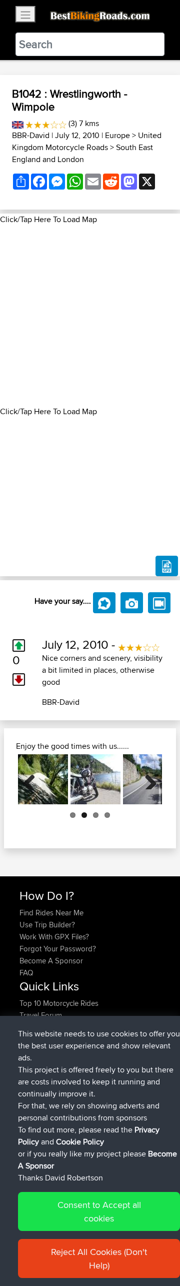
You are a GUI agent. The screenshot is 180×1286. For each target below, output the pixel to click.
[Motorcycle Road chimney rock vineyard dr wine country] (43, 779)
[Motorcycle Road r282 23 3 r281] (95, 779)
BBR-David (31, 135)
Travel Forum (41, 1015)
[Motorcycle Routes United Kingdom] (18, 123)
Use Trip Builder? (47, 924)
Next (147, 779)
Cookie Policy (80, 1141)
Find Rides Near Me (52, 912)
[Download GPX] (167, 566)
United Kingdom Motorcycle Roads (87, 141)
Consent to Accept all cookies (99, 1211)
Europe (117, 135)
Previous (33, 779)
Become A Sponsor (51, 960)
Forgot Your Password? (58, 948)
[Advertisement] (90, 316)
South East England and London (82, 153)
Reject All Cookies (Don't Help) (99, 1258)
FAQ (26, 972)
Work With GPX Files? (54, 936)
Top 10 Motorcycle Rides (59, 1003)
